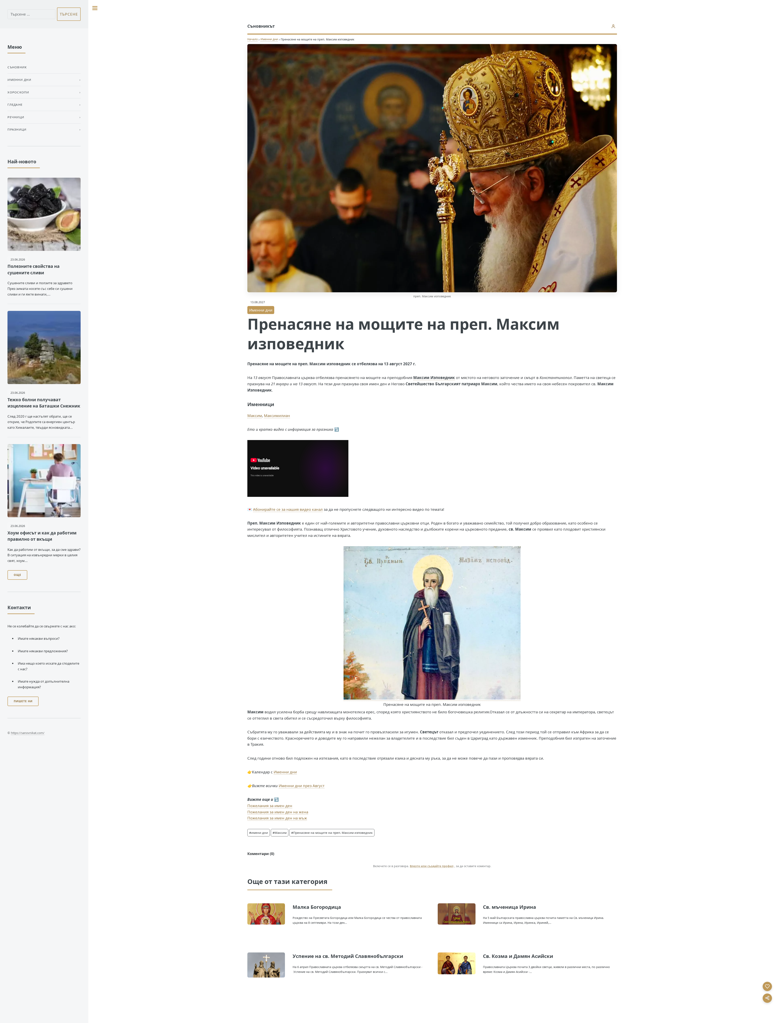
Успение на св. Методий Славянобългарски (348, 956)
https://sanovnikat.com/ (27, 733)
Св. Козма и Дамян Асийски (518, 956)
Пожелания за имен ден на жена (277, 811)
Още (17, 575)
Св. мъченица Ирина (509, 907)
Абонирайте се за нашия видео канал (288, 509)
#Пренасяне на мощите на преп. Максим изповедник (332, 833)
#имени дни (258, 833)
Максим (254, 415)
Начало (252, 39)
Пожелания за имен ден (269, 805)
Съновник (17, 67)
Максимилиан (277, 415)
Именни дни (269, 39)
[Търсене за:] (31, 14)
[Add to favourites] (767, 986)
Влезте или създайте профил (431, 866)
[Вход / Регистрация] (613, 26)
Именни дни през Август (302, 785)
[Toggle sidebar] (94, 8)
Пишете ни (23, 701)
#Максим (280, 833)
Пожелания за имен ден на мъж (277, 817)
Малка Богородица (317, 907)
